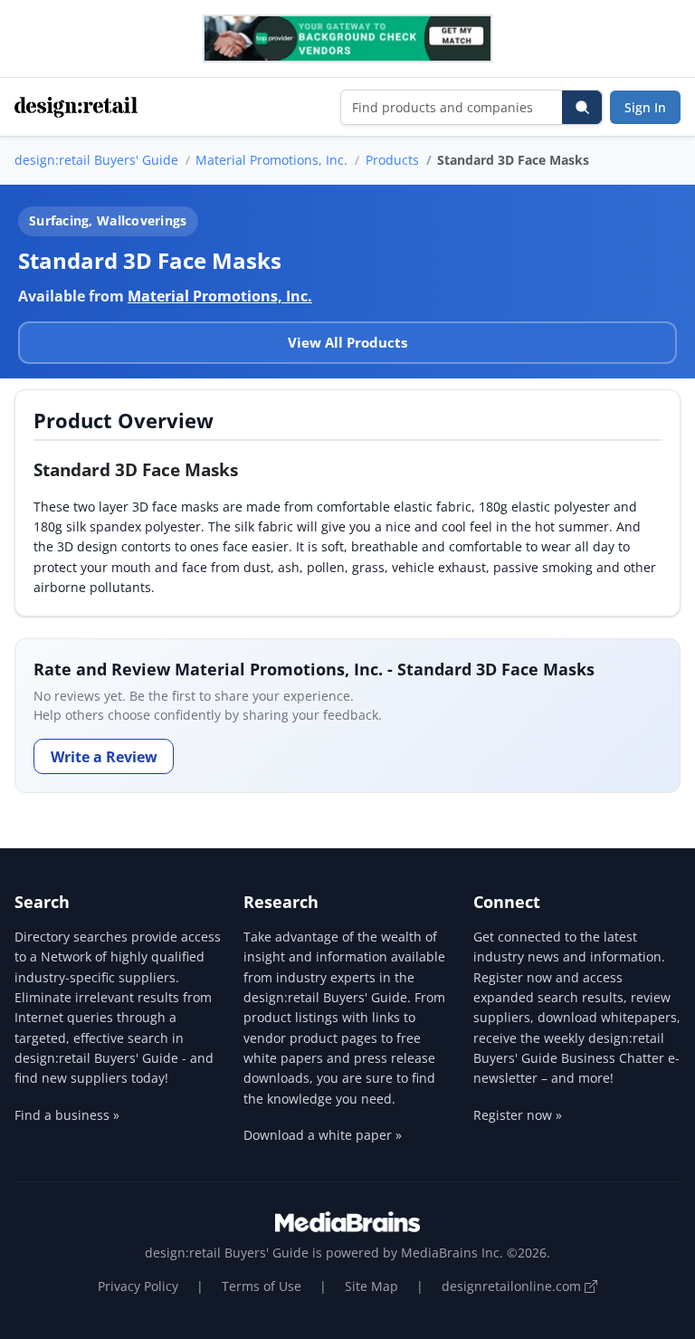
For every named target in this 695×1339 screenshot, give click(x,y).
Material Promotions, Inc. (271, 159)
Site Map (371, 1286)
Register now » (517, 1115)
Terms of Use (261, 1286)
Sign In (645, 107)
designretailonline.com (513, 1286)
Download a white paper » (322, 1134)
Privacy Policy (138, 1286)
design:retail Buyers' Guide (96, 159)
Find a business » (66, 1115)
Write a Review (104, 757)
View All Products (347, 342)
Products (392, 159)
